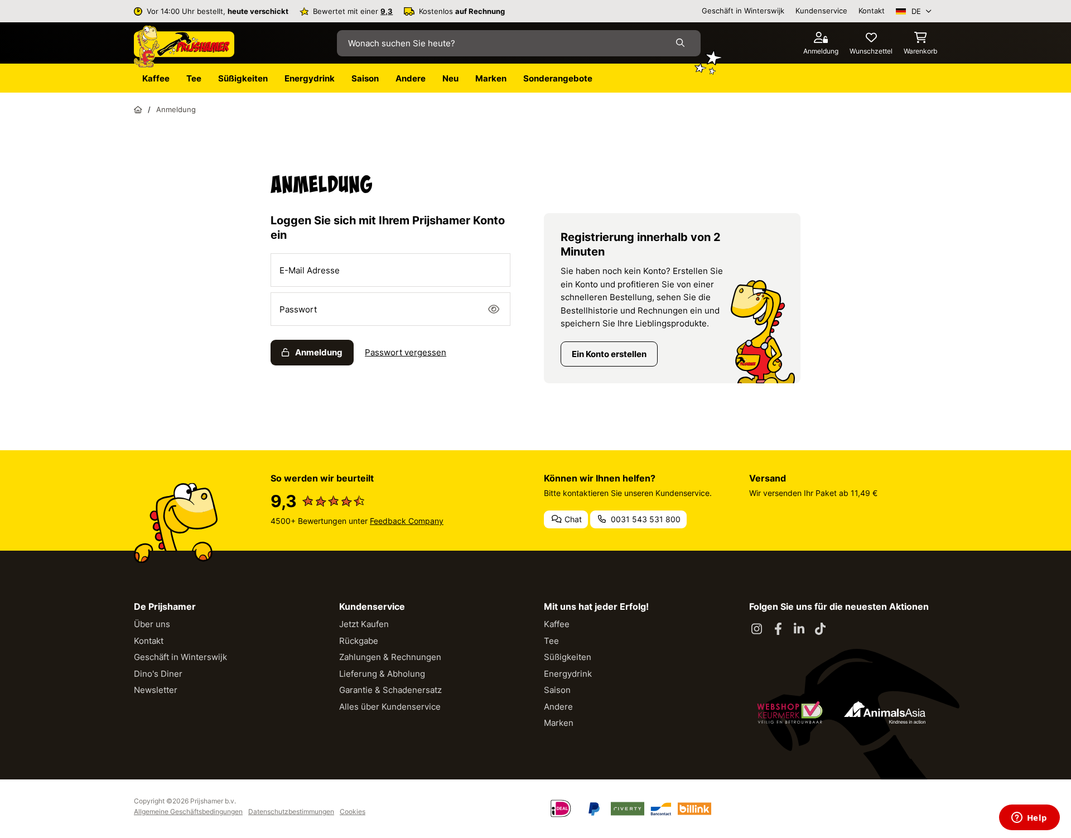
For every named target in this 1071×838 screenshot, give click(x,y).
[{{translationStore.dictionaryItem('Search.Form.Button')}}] (682, 43)
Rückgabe (358, 640)
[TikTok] (820, 629)
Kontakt (871, 10)
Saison (557, 690)
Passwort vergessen (405, 352)
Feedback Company (406, 521)
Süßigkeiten (567, 657)
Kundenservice (821, 10)
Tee (551, 640)
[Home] (138, 109)
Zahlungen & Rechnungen (390, 657)
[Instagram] (757, 629)
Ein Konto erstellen (609, 354)
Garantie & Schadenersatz (390, 690)
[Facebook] (778, 629)
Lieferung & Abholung (382, 673)
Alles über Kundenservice (390, 706)
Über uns (152, 624)
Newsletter (155, 690)
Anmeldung (317, 352)
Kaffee (557, 624)
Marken (558, 722)
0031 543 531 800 (645, 519)
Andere (558, 706)
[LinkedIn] (799, 629)
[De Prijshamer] (184, 47)
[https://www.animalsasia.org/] (884, 712)
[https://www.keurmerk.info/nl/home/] (790, 712)
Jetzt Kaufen (364, 624)
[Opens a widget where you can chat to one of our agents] (1029, 818)
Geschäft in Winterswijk (743, 10)
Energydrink (568, 673)
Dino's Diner (158, 673)
